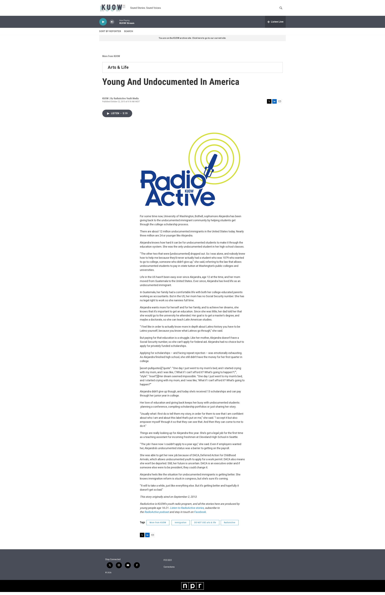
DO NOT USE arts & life (205, 522)
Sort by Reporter (110, 31)
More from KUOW (111, 56)
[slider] (116, 21)
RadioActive (229, 522)
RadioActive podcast (156, 511)
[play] (103, 22)
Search (128, 31)
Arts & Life (118, 67)
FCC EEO (168, 560)
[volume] (112, 21)
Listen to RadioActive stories (187, 507)
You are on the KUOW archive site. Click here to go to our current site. (192, 38)
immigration (180, 522)
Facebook (200, 511)
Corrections (169, 567)
